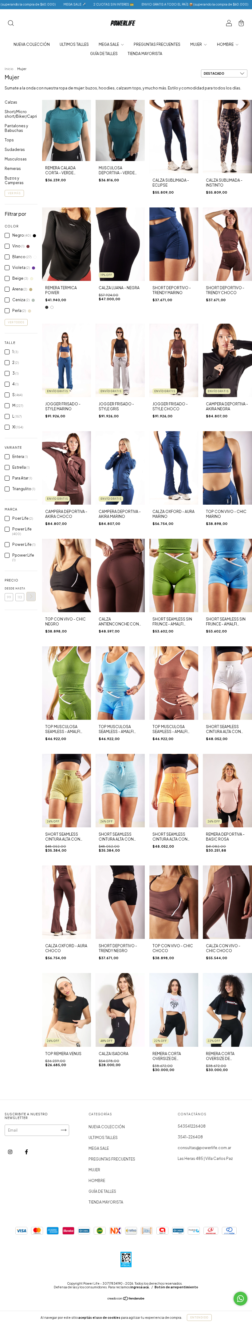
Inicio (9, 69)
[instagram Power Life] (10, 1151)
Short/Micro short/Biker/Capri (21, 114)
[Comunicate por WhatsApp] (240, 1299)
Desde (9, 588)
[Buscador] (11, 24)
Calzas (11, 102)
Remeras (13, 168)
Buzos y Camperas (14, 180)
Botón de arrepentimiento (176, 1287)
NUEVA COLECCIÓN (32, 44)
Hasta (19, 588)
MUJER (196, 44)
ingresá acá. (140, 1287)
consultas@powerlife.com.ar (204, 1147)
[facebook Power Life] (26, 1151)
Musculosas (16, 159)
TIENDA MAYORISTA (145, 53)
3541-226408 (190, 1137)
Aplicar (31, 596)
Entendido (199, 1317)
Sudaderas (15, 149)
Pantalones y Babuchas (16, 128)
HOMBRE (225, 44)
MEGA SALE (109, 44)
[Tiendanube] (126, 1299)
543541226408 (192, 1126)
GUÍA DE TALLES (104, 53)
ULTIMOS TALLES (74, 44)
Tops (9, 140)
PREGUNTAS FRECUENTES (157, 44)
